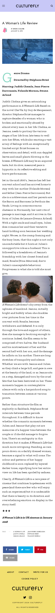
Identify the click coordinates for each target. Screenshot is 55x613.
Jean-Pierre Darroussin (36, 531)
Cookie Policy (30, 579)
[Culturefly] (27, 6)
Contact (24, 572)
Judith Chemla (19, 534)
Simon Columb (18, 29)
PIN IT (29, 289)
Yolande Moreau (33, 536)
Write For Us (40, 572)
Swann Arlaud (19, 536)
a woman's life (19, 531)
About (10, 572)
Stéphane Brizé (33, 534)
